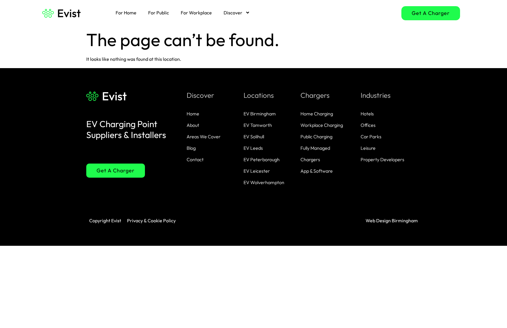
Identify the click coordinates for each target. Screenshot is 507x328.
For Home (126, 13)
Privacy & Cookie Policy (151, 220)
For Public (158, 13)
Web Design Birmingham (392, 220)
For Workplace (196, 13)
